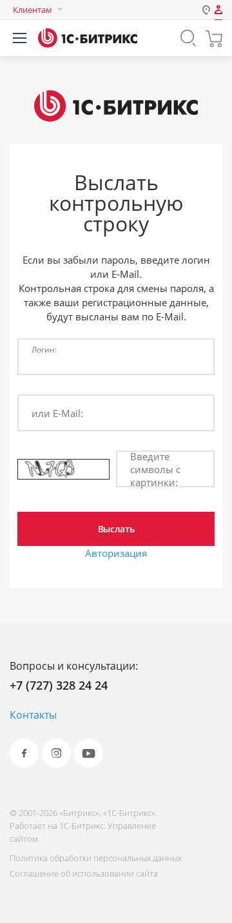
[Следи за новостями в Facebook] (24, 753)
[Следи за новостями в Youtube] (88, 753)
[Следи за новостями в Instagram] (56, 753)
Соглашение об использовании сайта (84, 873)
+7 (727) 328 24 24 (59, 685)
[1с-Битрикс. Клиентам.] (87, 38)
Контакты (33, 715)
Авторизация (116, 553)
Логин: (44, 349)
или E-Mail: (57, 413)
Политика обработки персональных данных (96, 858)
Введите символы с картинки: (155, 469)
